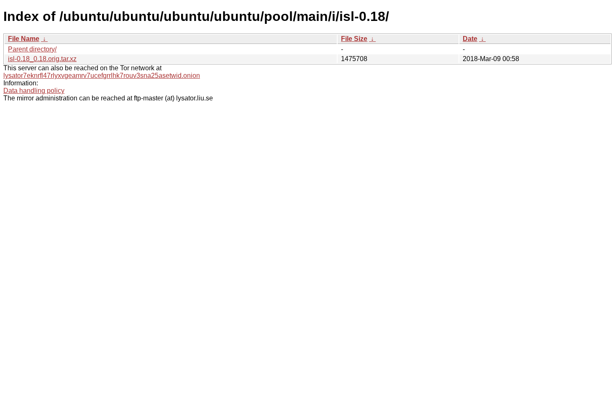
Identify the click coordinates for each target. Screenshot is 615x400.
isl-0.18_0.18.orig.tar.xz (42, 58)
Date (470, 38)
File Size (354, 38)
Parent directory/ (32, 49)
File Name (23, 38)
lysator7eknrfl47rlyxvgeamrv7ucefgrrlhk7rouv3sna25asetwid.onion (101, 75)
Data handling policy (33, 90)
